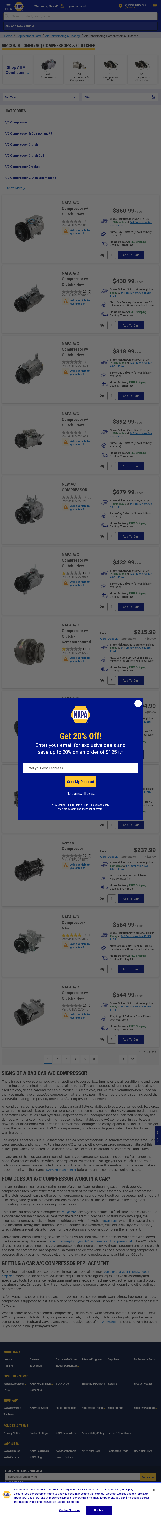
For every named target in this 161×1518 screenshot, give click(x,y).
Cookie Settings (69, 1510)
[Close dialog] (138, 703)
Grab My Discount (80, 781)
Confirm (99, 1510)
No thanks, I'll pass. (80, 794)
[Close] (154, 1490)
